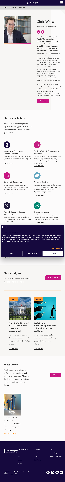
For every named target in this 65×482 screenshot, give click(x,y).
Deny (11, 253)
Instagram (52, 472)
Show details (56, 248)
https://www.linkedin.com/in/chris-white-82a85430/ (38, 32)
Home (5, 7)
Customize (31, 253)
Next (60, 323)
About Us (36, 453)
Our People (12, 7)
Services (20, 453)
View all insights (53, 277)
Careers (36, 456)
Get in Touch (37, 460)
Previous (5, 323)
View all (55, 375)
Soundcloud (61, 472)
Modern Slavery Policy (56, 456)
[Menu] (61, 2)
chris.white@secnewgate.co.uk (42, 32)
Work (19, 456)
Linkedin (48, 472)
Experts (20, 460)
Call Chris (43, 101)
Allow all (53, 253)
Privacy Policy (53, 453)
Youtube (57, 472)
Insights (20, 463)
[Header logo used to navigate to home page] (32, 3)
